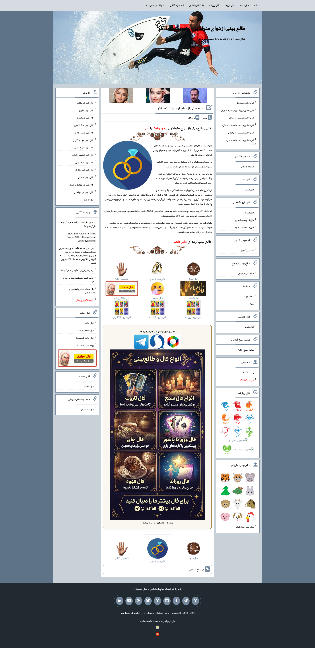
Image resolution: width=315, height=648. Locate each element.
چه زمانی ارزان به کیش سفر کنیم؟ (77, 270)
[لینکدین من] (119, 601)
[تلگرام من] (186, 601)
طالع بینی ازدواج (192, 241)
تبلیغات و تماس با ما (154, 5)
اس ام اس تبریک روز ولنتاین (240, 132)
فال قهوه (249, 212)
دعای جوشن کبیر (245, 296)
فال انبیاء (249, 189)
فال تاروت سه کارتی (84, 132)
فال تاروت (229, 5)
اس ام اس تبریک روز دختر (241, 117)
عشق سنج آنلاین (246, 349)
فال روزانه (214, 5)
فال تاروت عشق (86, 177)
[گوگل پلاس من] (138, 601)
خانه (256, 5)
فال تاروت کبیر (86, 110)
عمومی (192, 569)
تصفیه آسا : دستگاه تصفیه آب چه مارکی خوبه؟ (78, 224)
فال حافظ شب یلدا (85, 337)
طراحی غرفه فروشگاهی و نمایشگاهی (82, 290)
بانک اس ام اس (196, 5)
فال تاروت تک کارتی (84, 125)
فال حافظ (244, 5)
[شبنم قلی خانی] (121, 96)
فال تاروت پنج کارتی (84, 147)
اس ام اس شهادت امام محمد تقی (238, 125)
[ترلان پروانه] (158, 96)
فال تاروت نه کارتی (84, 162)
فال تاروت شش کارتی (83, 154)
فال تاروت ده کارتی (84, 169)
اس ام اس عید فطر (245, 102)
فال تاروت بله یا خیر (84, 192)
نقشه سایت (146, 621)
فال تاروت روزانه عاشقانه (81, 184)
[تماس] (157, 601)
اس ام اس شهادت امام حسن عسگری (241, 141)
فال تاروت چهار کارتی (83, 139)
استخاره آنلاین (177, 5)
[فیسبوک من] (176, 601)
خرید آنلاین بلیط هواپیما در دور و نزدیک (79, 279)
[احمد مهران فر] (195, 96)
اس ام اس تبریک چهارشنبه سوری (237, 110)
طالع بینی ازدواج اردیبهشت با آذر (180, 108)
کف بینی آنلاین (247, 250)
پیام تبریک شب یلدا (84, 345)
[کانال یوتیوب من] (129, 601)
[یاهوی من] (195, 601)
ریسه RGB (248, 372)
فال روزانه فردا (86, 409)
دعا (252, 303)
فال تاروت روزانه (85, 102)
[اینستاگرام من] (167, 601)
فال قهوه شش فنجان (244, 227)
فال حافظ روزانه (86, 330)
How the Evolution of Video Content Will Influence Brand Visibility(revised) (81, 237)
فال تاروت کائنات (85, 117)
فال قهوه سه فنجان (244, 219)
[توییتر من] (148, 601)
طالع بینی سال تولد (245, 526)
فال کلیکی (249, 326)
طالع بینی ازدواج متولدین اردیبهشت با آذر (201, 27)
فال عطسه (88, 386)
